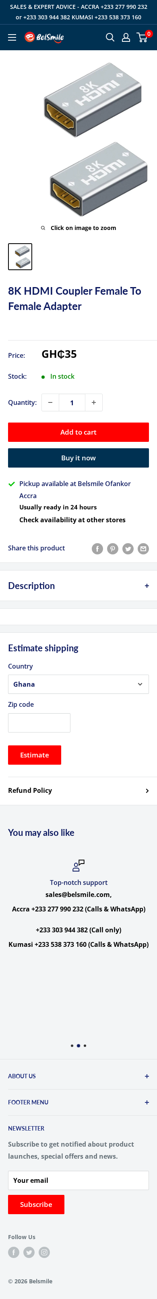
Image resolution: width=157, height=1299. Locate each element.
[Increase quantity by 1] (93, 402)
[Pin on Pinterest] (112, 548)
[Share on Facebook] (97, 548)
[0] (142, 37)
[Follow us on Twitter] (29, 1252)
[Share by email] (143, 548)
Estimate (34, 754)
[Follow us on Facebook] (13, 1252)
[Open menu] (12, 37)
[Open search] (110, 37)
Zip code (21, 704)
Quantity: (22, 402)
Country (20, 666)
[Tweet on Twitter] (128, 548)
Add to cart (78, 432)
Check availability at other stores (72, 519)
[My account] (126, 37)
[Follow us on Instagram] (44, 1252)
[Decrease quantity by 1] (50, 402)
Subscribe (36, 1204)
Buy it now (78, 457)
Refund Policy (30, 790)
